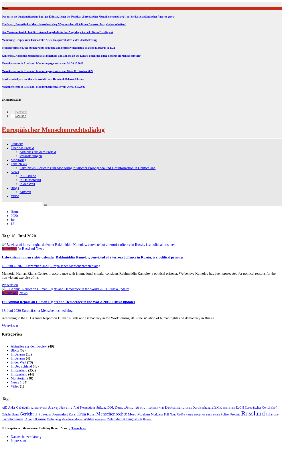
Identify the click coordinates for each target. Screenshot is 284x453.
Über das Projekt (22, 148)
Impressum (18, 441)
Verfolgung (54, 419)
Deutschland (175, 407)
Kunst (91, 414)
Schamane (272, 414)
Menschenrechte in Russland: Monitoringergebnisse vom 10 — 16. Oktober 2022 (47, 71)
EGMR (216, 407)
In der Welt (27, 184)
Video (15, 196)
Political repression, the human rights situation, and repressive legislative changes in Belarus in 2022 (58, 47)
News (15, 172)
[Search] (45, 205)
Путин (147, 419)
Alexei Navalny (39, 408)
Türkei (28, 419)
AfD (4, 407)
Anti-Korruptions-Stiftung (89, 407)
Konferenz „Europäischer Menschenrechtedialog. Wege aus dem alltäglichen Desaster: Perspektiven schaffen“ (64, 24)
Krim (81, 414)
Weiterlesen (10, 285)
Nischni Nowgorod (195, 414)
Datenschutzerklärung (26, 437)
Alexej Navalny (60, 407)
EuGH (240, 407)
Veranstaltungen (31, 156)
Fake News (19, 164)
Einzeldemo (229, 408)
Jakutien (46, 414)
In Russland (28, 176)
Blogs (15, 188)
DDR (110, 407)
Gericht (27, 413)
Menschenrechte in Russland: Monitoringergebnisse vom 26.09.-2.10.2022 (43, 86)
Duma (188, 408)
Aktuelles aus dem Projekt (38, 152)
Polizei (225, 414)
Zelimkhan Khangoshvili (124, 419)
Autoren (25, 192)
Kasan (72, 414)
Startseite (17, 144)
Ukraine (39, 419)
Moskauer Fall (160, 414)
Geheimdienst (10, 414)
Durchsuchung (202, 407)
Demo (119, 407)
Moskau (143, 414)
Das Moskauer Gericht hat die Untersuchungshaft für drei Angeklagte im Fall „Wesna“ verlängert (57, 32)
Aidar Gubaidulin (19, 407)
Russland (253, 413)
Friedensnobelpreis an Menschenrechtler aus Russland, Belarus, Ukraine (43, 79)
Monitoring (18, 160)
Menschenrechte (111, 413)
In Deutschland (30, 180)
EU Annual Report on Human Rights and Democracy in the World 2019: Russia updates (68, 302)
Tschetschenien (12, 419)
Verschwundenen (72, 419)
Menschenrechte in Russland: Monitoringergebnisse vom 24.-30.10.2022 (42, 63)
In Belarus (18, 354)
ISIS (37, 414)
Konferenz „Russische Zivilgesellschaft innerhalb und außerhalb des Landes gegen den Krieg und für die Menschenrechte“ (71, 55)
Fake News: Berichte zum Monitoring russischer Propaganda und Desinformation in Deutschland (88, 168)
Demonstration (136, 407)
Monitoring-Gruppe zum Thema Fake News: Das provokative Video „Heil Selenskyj (49, 40)
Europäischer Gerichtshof (261, 407)
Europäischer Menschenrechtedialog (74, 266)
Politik (216, 414)
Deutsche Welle (156, 408)
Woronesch (100, 419)
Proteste (235, 414)
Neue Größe (177, 414)
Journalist (60, 414)
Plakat (209, 414)
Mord (132, 414)
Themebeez (78, 428)
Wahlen (88, 419)
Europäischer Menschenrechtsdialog (53, 129)
